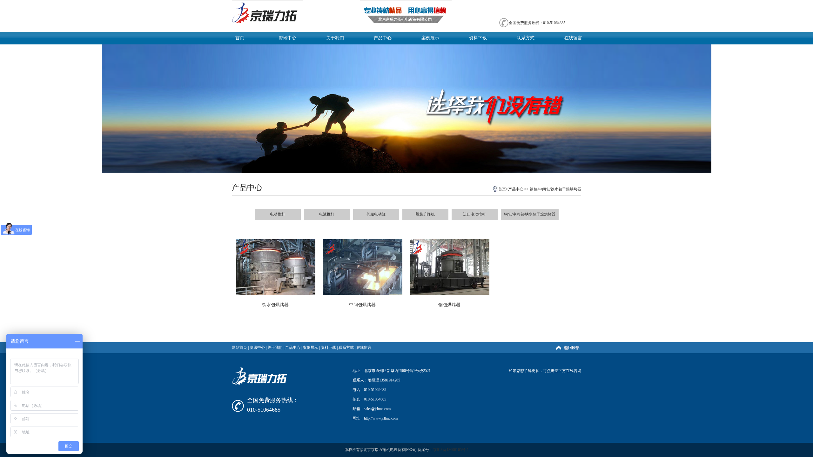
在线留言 (573, 38)
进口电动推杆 (474, 214)
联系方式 (525, 38)
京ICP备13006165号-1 (451, 449)
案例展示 (430, 38)
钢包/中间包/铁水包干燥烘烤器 (555, 189)
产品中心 (383, 38)
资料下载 (478, 38)
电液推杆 (326, 214)
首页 (239, 38)
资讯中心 (287, 38)
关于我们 (335, 38)
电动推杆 (277, 214)
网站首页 (239, 347)
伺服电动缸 (376, 214)
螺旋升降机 (425, 214)
